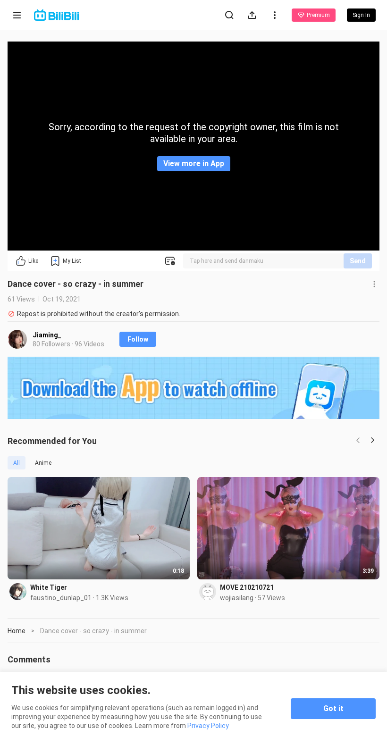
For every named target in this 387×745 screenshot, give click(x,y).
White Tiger (48, 587)
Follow (137, 339)
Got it (333, 708)
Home (16, 631)
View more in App (193, 163)
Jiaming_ (47, 335)
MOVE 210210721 (247, 587)
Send (358, 261)
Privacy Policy (208, 725)
